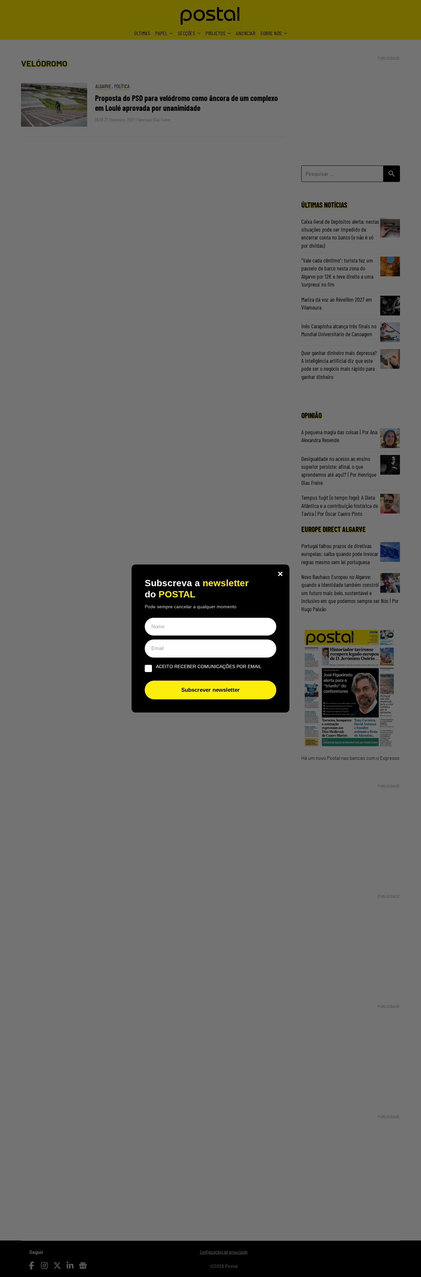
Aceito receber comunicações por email (208, 666)
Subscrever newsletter (210, 690)
